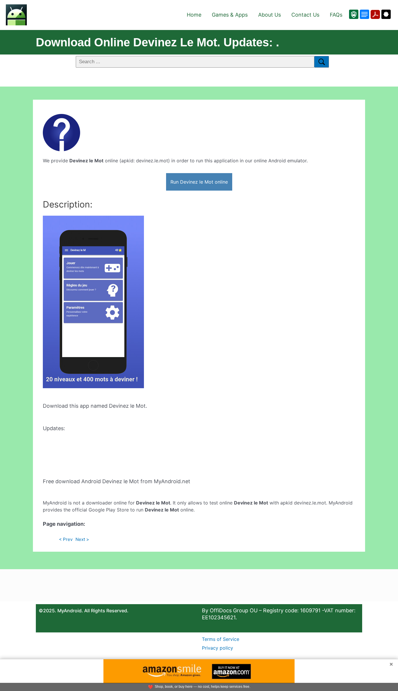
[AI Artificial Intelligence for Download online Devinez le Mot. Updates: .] (385, 14)
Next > (82, 539)
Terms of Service (220, 639)
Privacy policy (217, 648)
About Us (269, 15)
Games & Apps (230, 15)
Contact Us (305, 15)
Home (194, 15)
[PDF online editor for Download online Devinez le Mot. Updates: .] (374, 14)
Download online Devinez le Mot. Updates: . (157, 42)
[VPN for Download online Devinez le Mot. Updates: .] (353, 14)
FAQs (336, 15)
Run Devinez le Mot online (199, 182)
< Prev (66, 539)
